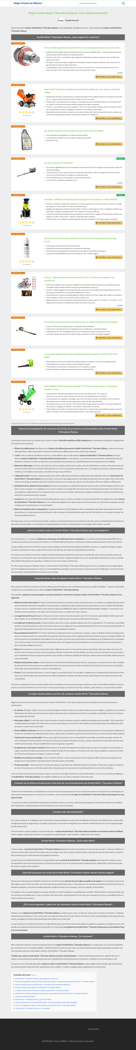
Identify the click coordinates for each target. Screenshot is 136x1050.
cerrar (33, 975)
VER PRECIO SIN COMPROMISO (110, 77)
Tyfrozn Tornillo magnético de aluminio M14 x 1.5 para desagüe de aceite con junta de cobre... (82, 47)
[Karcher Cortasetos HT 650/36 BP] (26, 172)
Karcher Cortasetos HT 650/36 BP (58, 163)
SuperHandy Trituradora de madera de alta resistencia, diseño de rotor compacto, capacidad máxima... (82, 91)
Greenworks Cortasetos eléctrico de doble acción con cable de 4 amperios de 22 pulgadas (81, 322)
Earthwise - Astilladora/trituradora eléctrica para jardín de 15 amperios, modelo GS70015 (80, 199)
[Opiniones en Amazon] (27, 112)
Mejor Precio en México (28, 3)
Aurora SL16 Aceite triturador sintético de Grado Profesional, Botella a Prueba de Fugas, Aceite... (80, 240)
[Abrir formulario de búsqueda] (123, 3)
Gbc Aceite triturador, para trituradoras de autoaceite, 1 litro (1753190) (73, 131)
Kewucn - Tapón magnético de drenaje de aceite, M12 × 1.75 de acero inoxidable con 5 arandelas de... (79, 279)
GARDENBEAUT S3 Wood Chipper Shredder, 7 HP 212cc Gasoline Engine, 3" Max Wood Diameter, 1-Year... (80, 387)
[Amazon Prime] (120, 73)
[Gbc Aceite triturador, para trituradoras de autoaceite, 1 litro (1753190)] (26, 140)
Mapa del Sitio (93, 1029)
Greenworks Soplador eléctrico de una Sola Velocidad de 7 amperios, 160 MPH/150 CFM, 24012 (81, 355)
